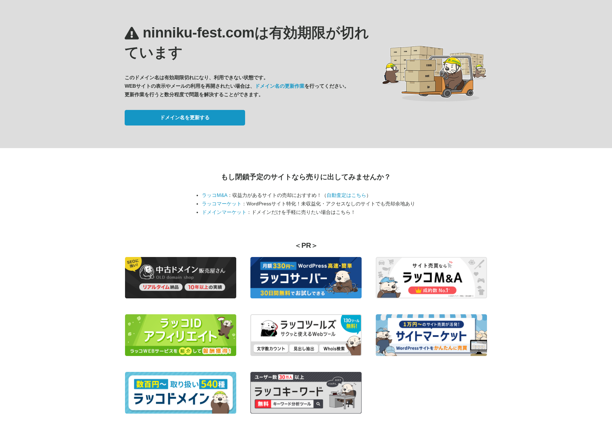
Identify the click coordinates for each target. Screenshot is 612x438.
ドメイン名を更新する (185, 117)
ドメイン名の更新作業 (280, 86)
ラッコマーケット (222, 203)
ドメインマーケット (224, 212)
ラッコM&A (214, 195)
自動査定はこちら (346, 195)
